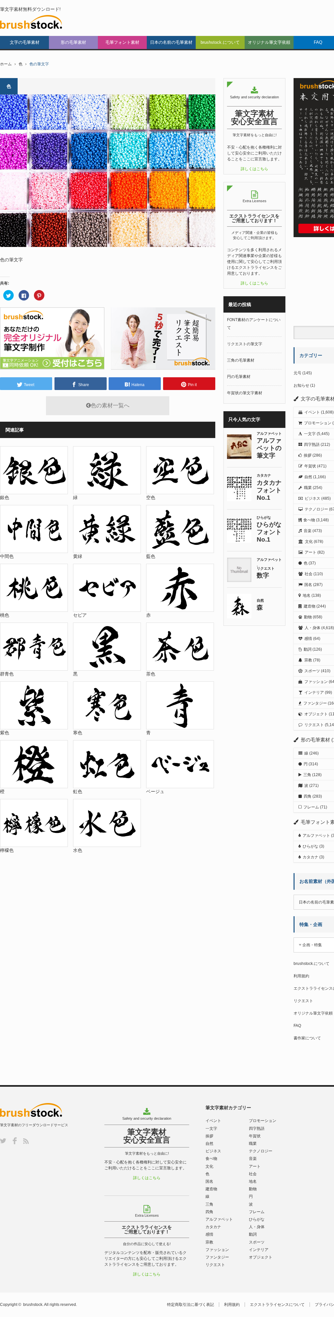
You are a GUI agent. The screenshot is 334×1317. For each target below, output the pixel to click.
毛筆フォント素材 (122, 42)
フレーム (311, 807)
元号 (297, 373)
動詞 (307, 649)
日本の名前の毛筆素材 (171, 42)
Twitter (3, 1140)
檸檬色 (7, 850)
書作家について (307, 1038)
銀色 (4, 497)
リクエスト (314, 725)
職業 (308, 487)
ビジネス (312, 498)
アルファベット (316, 835)
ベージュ (155, 791)
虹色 (77, 791)
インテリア (314, 692)
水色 (77, 850)
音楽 (307, 530)
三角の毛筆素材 (240, 360)
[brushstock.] (31, 22)
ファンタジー (315, 703)
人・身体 (312, 628)
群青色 (7, 673)
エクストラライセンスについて (277, 1304)
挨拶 (307, 455)
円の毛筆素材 (238, 376)
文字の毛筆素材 (24, 42)
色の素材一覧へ (110, 405)
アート (310, 552)
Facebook (15, 1140)
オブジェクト (316, 714)
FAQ (297, 1025)
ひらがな (310, 846)
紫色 (4, 732)
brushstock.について (220, 42)
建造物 (309, 606)
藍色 (150, 556)
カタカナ (310, 857)
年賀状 (310, 466)
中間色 (7, 556)
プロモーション (317, 423)
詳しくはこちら (254, 169)
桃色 (4, 615)
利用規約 (301, 976)
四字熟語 (312, 444)
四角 (307, 796)
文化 (309, 541)
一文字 (310, 433)
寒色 (77, 732)
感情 (308, 638)
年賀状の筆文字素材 (244, 393)
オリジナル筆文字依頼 (269, 42)
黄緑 (77, 556)
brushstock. (33, 1304)
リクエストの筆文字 (244, 344)
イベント (312, 412)
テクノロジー (316, 509)
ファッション (316, 681)
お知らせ (301, 385)
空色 (150, 497)
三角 (307, 774)
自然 (308, 477)
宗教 (308, 660)
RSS (26, 1141)
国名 (308, 584)
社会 (308, 574)
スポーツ (312, 671)
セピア (80, 615)
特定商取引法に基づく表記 (190, 1304)
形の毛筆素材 (73, 42)
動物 (308, 617)
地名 (307, 595)
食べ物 (309, 520)
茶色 (150, 673)
